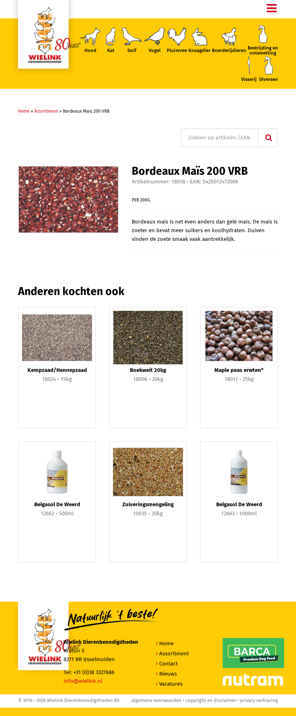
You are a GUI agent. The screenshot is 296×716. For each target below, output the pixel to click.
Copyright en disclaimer (211, 700)
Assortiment (46, 111)
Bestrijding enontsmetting (263, 51)
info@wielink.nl (83, 681)
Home (24, 111)
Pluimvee (177, 50)
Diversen (268, 79)
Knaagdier (199, 50)
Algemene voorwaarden (156, 700)
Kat (110, 50)
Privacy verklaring (259, 700)
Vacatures (171, 684)
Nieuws (168, 674)
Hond (90, 50)
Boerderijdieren (229, 50)
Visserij (249, 79)
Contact (168, 664)
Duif (131, 50)
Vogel (155, 50)
